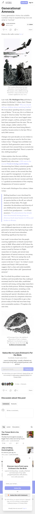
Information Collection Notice (21, 375)
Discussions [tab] (15, 427)
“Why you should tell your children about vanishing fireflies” (16, 106)
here (20, 34)
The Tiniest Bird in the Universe (10, 433)
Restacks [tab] (14, 404)
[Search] (32, 427)
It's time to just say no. (8, 452)
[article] (17, 437)
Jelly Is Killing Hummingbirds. (7, 449)
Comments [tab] (6, 404)
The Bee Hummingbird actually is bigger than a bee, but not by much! (13, 438)
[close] (29, 458)
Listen (31, 24)
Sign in (31, 2)
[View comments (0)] (11, 29)
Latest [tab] (8, 427)
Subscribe (24, 2)
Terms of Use (26, 373)
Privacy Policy (23, 503)
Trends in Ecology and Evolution (17, 164)
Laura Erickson (10, 23)
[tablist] (9, 404)
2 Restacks (23, 384)
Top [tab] (4, 427)
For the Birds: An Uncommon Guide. (18, 344)
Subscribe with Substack (18, 495)
